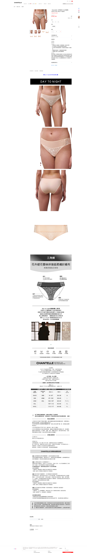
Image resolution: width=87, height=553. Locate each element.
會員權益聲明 (50, 552)
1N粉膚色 (53, 26)
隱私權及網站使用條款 (37, 552)
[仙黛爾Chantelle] (18, 2)
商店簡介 (35, 551)
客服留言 (49, 551)
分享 (53, 65)
